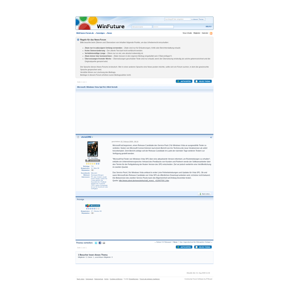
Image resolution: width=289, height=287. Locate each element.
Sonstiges (100, 33)
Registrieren (196, 26)
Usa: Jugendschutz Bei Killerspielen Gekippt (195, 242)
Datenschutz (98, 279)
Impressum (89, 279)
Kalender (205, 33)
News (109, 33)
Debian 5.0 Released (163, 242)
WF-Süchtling (93, 158)
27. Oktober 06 (96, 211)
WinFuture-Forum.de (85, 33)
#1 (211, 137)
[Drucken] (104, 243)
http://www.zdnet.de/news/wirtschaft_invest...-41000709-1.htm (144, 181)
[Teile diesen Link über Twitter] (96, 243)
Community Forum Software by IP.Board (198, 279)
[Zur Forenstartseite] (105, 25)
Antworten (185, 81)
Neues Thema (204, 81)
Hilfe (208, 26)
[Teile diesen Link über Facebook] (100, 243)
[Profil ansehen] (92, 137)
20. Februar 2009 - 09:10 (129, 141)
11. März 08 (95, 168)
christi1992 (86, 137)
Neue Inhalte (187, 33)
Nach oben (206, 194)
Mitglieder (196, 33)
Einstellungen (133, 279)
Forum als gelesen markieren (150, 279)
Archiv (106, 279)
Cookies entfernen (116, 279)
